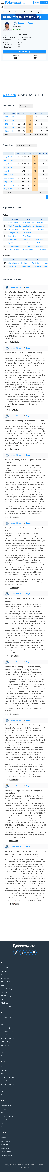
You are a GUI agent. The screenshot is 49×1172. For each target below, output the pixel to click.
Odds (31, 12)
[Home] (15, 3)
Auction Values (6, 1045)
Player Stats (5, 968)
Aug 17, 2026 (8, 167)
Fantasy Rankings (7, 1031)
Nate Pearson (36, 266)
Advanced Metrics (7, 1038)
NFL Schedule (6, 999)
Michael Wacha (13, 263)
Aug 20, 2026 (9, 178)
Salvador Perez (28, 222)
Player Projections (7, 1077)
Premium (44, 2)
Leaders (24, 12)
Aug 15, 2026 (8, 160)
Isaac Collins (12, 239)
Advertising (5, 1148)
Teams (3, 1052)
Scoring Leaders (7, 1067)
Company (4, 1138)
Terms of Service (7, 1155)
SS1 (15, 58)
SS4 (35, 58)
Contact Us (5, 1145)
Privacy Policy (6, 1152)
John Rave (39, 243)
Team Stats (5, 992)
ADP (2, 985)
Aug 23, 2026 (8, 189)
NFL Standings (6, 996)
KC (13, 117)
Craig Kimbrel (25, 266)
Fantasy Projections (8, 1028)
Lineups (4, 1049)
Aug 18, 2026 (8, 171)
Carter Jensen (13, 222)
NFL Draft (4, 1003)
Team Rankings (6, 989)
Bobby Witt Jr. (13, 233)
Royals (28, 287)
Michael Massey (13, 229)
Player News (5, 978)
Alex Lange (12, 266)
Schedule (4, 1056)
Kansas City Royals (25, 23)
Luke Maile (39, 222)
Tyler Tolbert (40, 229)
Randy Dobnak (37, 263)
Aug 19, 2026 (8, 175)
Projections (39, 12)
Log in (37, 2)
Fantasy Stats (13, 12)
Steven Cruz (12, 270)
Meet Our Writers (7, 1141)
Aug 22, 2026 (9, 185)
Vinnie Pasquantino (14, 226)
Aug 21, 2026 (8, 182)
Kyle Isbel (11, 243)
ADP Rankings (6, 1042)
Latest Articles (6, 1006)
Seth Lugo (24, 263)
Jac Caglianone (28, 226)
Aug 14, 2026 (8, 157)
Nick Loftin (27, 229)
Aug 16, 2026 (8, 164)
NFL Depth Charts (7, 982)
